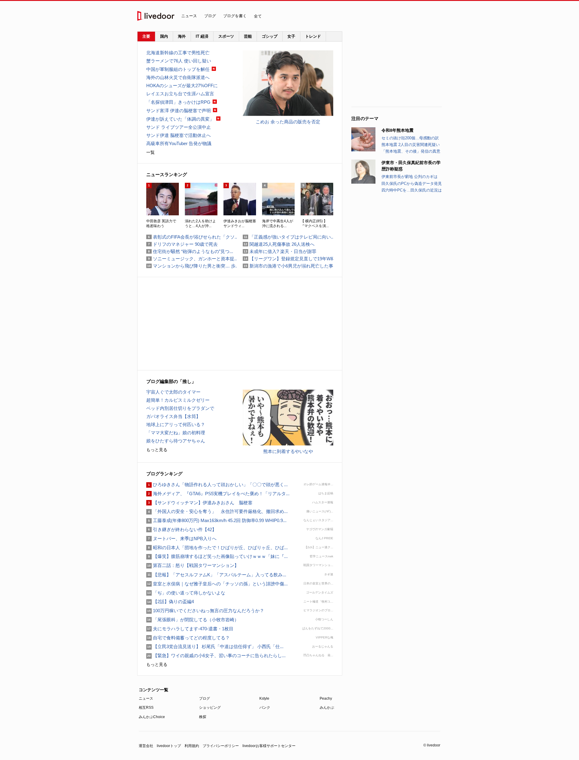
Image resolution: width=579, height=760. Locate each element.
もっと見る (156, 449)
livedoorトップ (169, 746)
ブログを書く (235, 16)
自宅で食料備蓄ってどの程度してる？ (188, 637)
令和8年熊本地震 (397, 130)
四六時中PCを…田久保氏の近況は (411, 190)
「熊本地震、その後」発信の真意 (410, 151)
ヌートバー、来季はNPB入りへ (181, 538)
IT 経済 (202, 36)
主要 (146, 36)
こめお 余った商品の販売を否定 (288, 121)
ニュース (189, 16)
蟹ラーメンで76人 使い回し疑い (178, 60)
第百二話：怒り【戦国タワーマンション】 (192, 565)
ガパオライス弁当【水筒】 (173, 416)
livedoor (156, 16)
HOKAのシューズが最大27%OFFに (182, 85)
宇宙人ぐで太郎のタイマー (173, 391)
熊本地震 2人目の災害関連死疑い (410, 144)
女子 (291, 36)
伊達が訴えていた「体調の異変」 (180, 119)
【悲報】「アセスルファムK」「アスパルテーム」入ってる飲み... (216, 574)
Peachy (326, 698)
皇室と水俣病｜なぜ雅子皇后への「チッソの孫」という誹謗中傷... (217, 583)
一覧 (150, 152)
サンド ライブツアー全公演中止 (178, 127)
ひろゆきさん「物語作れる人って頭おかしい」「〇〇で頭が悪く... (217, 484)
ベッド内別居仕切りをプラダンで (180, 408)
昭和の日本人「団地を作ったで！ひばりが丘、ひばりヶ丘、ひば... (217, 547)
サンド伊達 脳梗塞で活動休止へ (178, 135)
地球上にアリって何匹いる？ (175, 424)
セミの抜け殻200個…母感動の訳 (410, 138)
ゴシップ (269, 36)
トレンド (313, 36)
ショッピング (210, 707)
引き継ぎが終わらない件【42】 (181, 529)
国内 (164, 36)
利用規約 (192, 746)
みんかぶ (327, 707)
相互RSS (146, 707)
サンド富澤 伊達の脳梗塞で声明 (178, 110)
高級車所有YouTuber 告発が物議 (178, 143)
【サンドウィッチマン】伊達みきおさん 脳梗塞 (199, 502)
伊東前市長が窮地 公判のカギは (409, 176)
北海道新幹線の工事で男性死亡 (178, 52)
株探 (202, 717)
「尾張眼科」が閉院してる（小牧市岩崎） (192, 619)
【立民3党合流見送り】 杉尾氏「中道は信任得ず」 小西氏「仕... (214, 646)
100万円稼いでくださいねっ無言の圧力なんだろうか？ (205, 610)
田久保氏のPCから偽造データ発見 (411, 183)
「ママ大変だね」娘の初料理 (175, 432)
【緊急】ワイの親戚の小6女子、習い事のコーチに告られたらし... (216, 655)
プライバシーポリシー (221, 746)
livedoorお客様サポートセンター (269, 746)
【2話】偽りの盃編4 (170, 601)
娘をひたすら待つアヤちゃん (175, 440)
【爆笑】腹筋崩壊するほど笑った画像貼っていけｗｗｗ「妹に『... (217, 556)
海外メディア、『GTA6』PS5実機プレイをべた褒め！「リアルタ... (218, 493)
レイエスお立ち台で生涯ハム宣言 (180, 93)
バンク (264, 707)
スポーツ (226, 36)
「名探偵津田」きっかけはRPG (178, 102)
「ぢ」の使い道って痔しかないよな (185, 593)
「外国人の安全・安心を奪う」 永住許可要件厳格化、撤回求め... (217, 511)
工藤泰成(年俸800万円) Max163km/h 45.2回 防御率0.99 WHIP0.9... (216, 520)
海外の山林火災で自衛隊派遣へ (178, 77)
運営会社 (146, 746)
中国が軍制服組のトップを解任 (178, 69)
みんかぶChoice (152, 717)
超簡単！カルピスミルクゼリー (178, 400)
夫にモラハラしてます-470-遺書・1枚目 (189, 628)
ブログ (210, 16)
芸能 (248, 36)
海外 (182, 36)
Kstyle (264, 698)
